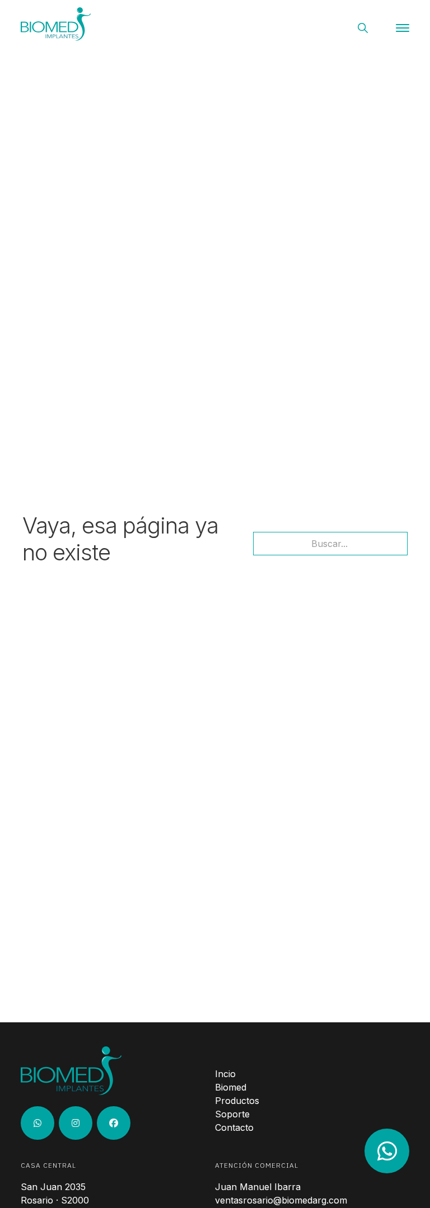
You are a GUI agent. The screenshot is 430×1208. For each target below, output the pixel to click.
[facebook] (113, 1123)
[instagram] (37, 1123)
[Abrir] (402, 28)
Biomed (230, 1087)
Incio (225, 1073)
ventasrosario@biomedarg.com (281, 1200)
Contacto (234, 1127)
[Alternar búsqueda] (363, 28)
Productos (237, 1100)
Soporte (232, 1114)
